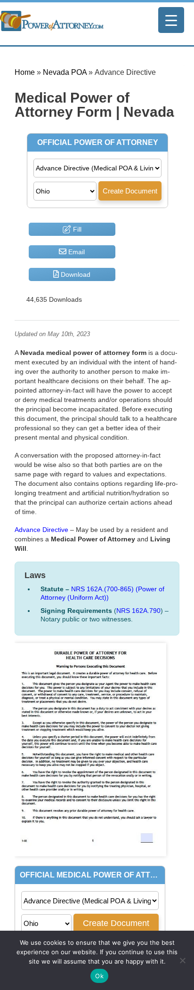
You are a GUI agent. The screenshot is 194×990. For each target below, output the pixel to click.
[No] (182, 960)
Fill (76, 229)
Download (74, 274)
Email (75, 252)
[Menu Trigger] (171, 20)
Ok (99, 976)
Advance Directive (41, 529)
